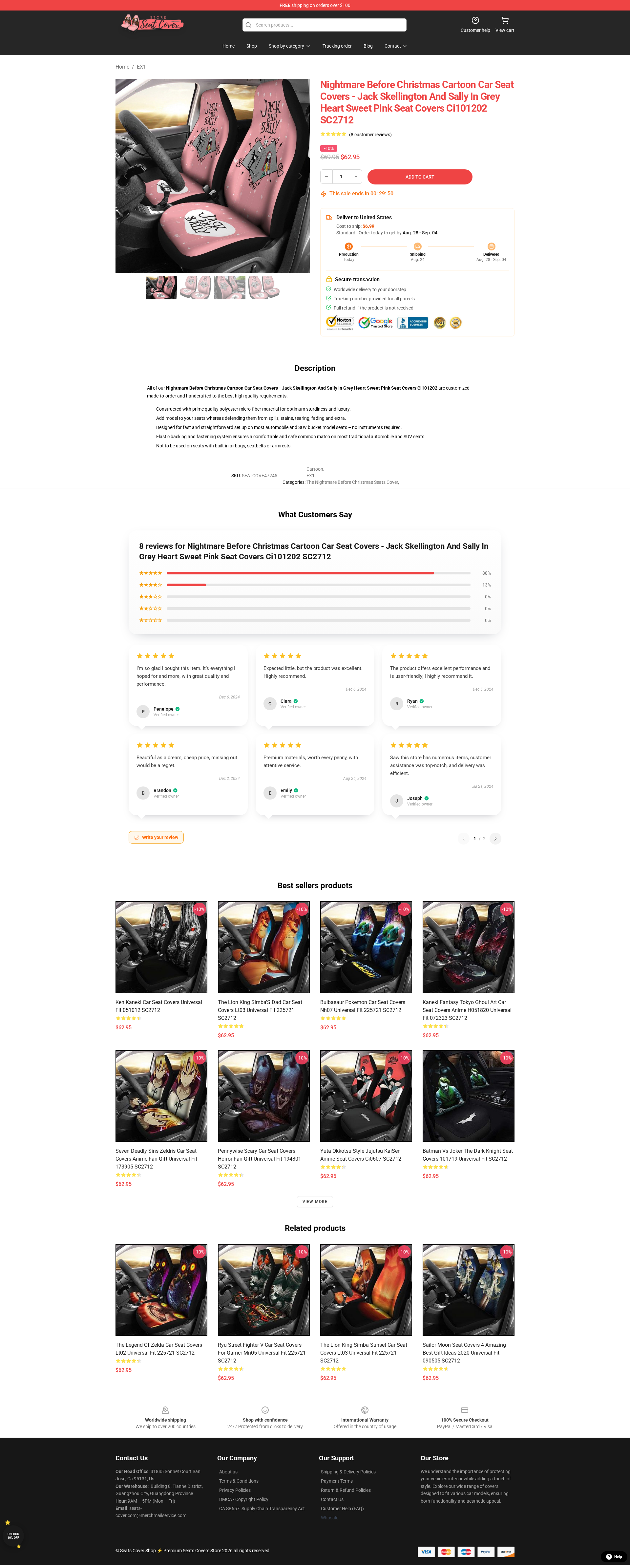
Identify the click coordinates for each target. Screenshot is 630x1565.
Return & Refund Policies (346, 1490)
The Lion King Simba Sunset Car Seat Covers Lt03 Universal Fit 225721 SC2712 (363, 1353)
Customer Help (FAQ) (342, 1508)
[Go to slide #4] (264, 287)
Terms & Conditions (239, 1481)
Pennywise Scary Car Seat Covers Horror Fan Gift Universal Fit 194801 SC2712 (259, 1159)
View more (315, 1201)
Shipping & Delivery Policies (348, 1471)
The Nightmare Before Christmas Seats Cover (352, 482)
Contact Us (332, 1499)
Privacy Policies (235, 1490)
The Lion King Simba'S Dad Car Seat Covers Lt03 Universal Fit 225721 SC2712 (260, 1010)
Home (122, 67)
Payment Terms (337, 1481)
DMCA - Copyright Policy (243, 1499)
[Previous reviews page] (464, 839)
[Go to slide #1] (161, 287)
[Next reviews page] (495, 839)
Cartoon (314, 469)
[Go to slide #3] (229, 287)
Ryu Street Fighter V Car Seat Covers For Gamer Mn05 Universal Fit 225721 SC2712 (262, 1353)
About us (228, 1471)
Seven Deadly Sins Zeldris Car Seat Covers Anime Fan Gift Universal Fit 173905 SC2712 (156, 1159)
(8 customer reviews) (370, 134)
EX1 (141, 67)
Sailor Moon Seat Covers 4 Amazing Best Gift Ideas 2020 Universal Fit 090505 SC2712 (464, 1353)
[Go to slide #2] (195, 287)
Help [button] (618, 1556)
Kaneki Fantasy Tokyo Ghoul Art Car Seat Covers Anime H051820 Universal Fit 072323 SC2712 (467, 1010)
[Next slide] (299, 176)
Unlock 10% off (13, 1536)
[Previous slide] (126, 176)
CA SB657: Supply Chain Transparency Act (262, 1508)
